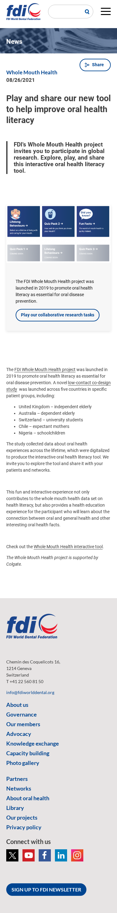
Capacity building (27, 753)
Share (98, 64)
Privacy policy (23, 827)
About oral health (27, 798)
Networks (18, 788)
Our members (23, 724)
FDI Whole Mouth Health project (45, 369)
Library (15, 807)
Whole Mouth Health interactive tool (68, 546)
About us (17, 704)
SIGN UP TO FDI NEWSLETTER (46, 889)
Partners (17, 778)
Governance (21, 714)
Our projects (21, 817)
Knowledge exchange (32, 743)
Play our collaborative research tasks (57, 314)
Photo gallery (22, 762)
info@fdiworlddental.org (30, 692)
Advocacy (18, 733)
